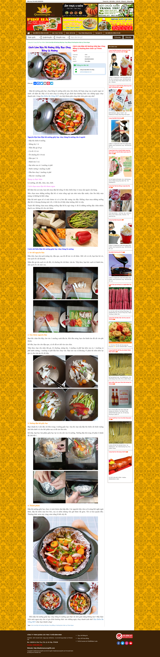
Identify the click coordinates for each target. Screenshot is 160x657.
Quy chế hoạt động (83, 638)
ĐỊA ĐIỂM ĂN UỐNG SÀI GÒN (41, 33)
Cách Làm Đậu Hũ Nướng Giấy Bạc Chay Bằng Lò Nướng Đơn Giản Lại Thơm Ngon (52, 625)
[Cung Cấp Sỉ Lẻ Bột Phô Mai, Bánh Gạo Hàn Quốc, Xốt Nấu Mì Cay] (120, 100)
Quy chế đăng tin (83, 635)
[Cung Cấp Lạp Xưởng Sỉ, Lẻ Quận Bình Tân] (120, 298)
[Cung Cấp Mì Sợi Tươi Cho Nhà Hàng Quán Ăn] (120, 432)
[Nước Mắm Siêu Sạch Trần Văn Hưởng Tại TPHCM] (120, 397)
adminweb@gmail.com (86, 72)
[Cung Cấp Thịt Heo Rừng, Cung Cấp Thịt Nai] (120, 200)
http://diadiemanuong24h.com (44, 648)
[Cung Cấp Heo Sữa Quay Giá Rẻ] (120, 465)
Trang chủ (105, 1)
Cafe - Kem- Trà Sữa (57, 33)
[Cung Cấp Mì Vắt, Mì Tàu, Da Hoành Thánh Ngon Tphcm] (120, 365)
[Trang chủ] (28, 32)
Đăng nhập (130, 1)
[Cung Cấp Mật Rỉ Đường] (120, 131)
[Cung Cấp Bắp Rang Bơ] (120, 233)
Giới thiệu (112, 1)
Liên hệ (118, 1)
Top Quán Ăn (98, 33)
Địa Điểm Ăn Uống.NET (50, 96)
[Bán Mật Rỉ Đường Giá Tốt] (120, 265)
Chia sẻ (30, 83)
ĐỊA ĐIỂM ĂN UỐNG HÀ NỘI (113, 33)
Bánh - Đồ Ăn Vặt (70, 33)
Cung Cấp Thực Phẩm (39, 42)
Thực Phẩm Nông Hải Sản (85, 33)
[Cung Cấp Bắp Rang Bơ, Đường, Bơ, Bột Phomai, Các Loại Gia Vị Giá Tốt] (120, 65)
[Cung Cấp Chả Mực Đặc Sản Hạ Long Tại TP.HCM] (120, 332)
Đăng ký (123, 1)
